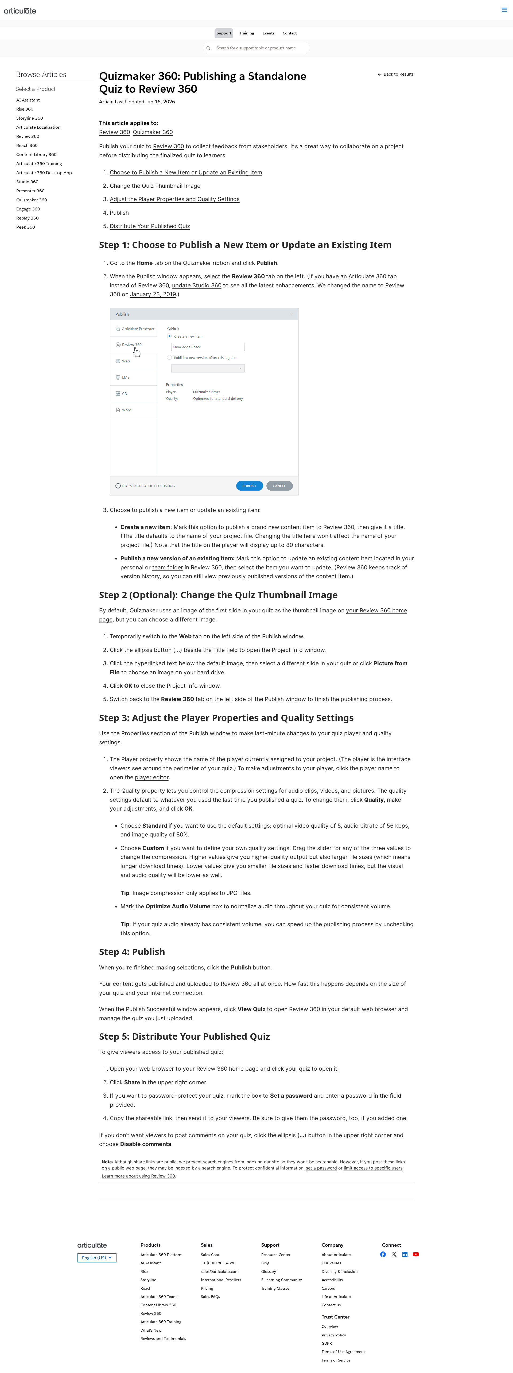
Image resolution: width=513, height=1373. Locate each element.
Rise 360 (24, 109)
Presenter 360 (30, 191)
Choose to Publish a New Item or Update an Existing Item (186, 172)
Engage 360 (28, 209)
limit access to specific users (373, 1168)
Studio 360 (27, 182)
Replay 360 (27, 218)
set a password (321, 1168)
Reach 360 (27, 145)
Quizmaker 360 (31, 200)
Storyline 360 (29, 118)
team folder (167, 567)
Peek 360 (25, 227)
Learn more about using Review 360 (138, 1176)
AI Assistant (28, 100)
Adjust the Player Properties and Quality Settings (175, 199)
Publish (119, 212)
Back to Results (399, 74)
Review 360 (27, 136)
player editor (152, 777)
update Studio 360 (196, 285)
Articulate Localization (38, 127)
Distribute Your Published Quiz (150, 226)
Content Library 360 (36, 154)
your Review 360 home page (221, 1068)
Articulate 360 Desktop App (44, 172)
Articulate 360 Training (39, 163)
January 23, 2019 (153, 294)
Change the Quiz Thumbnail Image (155, 185)
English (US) (99, 1258)
